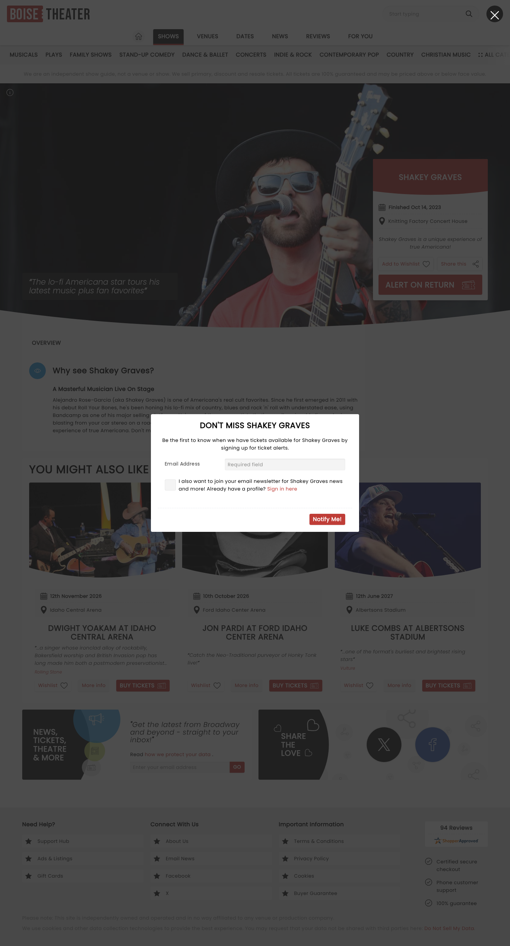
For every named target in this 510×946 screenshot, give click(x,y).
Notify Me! (327, 519)
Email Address (182, 463)
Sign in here (282, 488)
